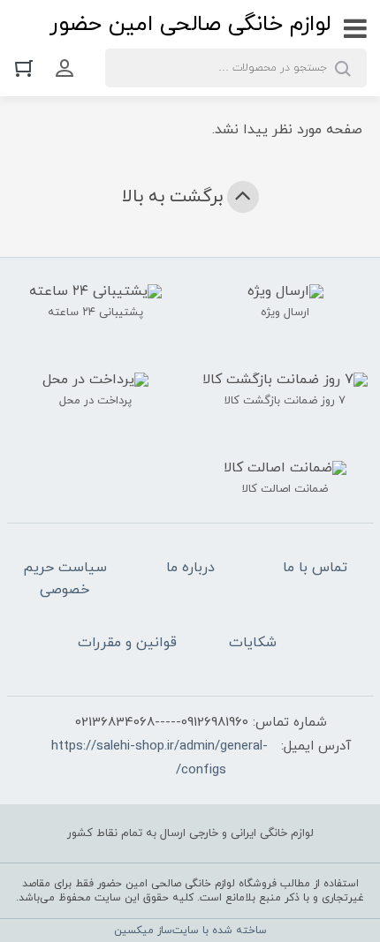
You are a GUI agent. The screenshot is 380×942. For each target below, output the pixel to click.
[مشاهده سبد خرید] (28, 67)
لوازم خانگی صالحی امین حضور (190, 24)
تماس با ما (315, 567)
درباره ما (190, 567)
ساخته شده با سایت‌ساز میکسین (190, 930)
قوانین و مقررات (127, 642)
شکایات (253, 642)
